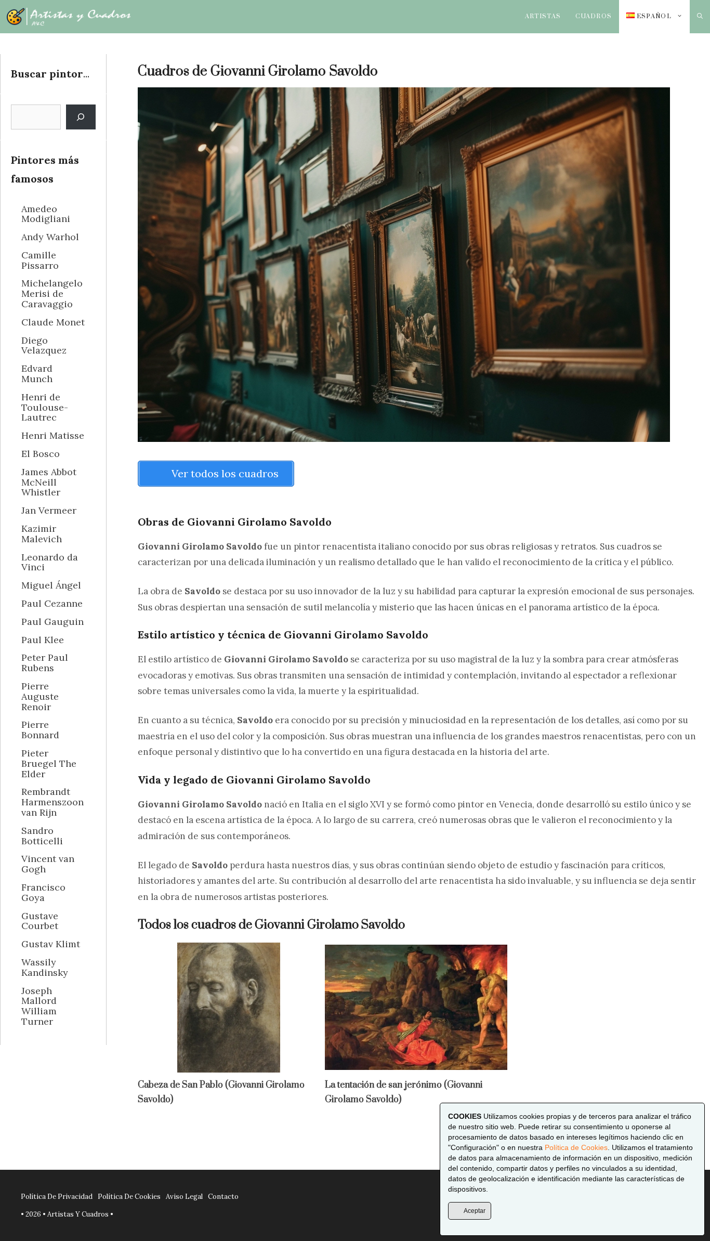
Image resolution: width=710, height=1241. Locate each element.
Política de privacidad (57, 1196)
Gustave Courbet (39, 921)
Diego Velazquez (44, 345)
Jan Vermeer (48, 510)
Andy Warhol (50, 237)
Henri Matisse (52, 435)
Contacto (223, 1196)
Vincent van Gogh (47, 864)
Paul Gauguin (52, 622)
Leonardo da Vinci (49, 562)
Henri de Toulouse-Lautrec (44, 407)
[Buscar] (81, 116)
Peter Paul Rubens (44, 662)
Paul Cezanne (52, 603)
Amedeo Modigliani (45, 214)
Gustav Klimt (50, 944)
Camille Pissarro (40, 260)
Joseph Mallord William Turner (39, 1006)
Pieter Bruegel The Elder (48, 763)
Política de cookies (129, 1196)
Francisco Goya (43, 892)
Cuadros (593, 16)
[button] (700, 16)
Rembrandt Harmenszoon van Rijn (52, 802)
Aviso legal (184, 1196)
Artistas (543, 16)
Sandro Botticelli (42, 836)
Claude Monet (53, 322)
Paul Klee (42, 640)
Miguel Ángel (51, 585)
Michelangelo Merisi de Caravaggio (52, 293)
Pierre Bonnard (40, 730)
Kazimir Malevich (41, 533)
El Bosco (40, 454)
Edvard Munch (36, 373)
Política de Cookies (576, 1147)
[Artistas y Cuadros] (68, 16)
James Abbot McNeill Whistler (48, 482)
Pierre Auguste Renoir (40, 696)
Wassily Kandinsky (44, 967)
